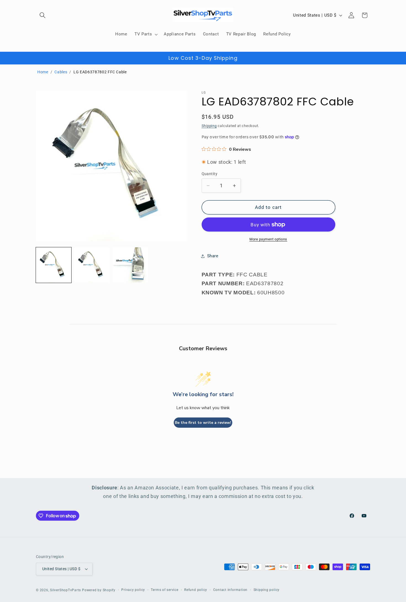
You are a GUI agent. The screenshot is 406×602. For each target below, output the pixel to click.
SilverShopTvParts (65, 590)
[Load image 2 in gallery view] (92, 265)
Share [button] (212, 255)
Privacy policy (133, 590)
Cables (60, 72)
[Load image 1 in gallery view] (53, 265)
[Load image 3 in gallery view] (130, 265)
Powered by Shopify (98, 590)
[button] (42, 15)
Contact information (230, 590)
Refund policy (195, 590)
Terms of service (164, 590)
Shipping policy (267, 590)
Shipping (209, 126)
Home (42, 72)
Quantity (210, 174)
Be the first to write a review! (203, 422)
